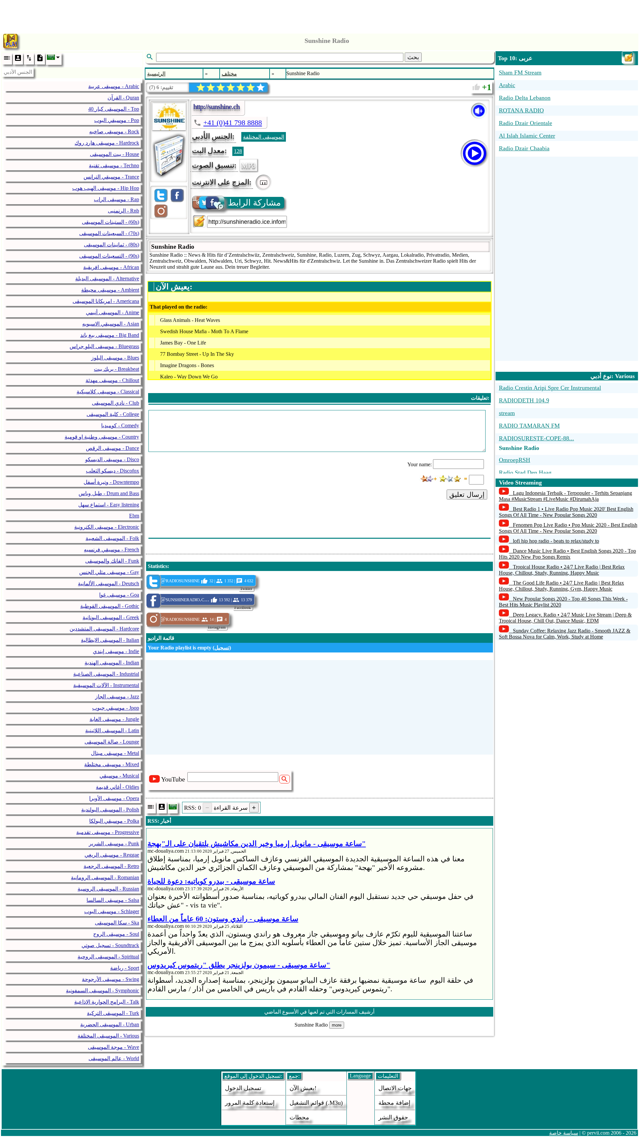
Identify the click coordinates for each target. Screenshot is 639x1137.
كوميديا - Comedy (120, 425)
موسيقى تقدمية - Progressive (107, 832)
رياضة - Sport (124, 968)
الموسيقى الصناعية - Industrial (106, 674)
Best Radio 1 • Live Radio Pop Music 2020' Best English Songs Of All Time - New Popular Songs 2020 (566, 512)
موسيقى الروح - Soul (116, 934)
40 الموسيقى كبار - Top (113, 109)
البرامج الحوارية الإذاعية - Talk (106, 1002)
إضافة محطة (394, 1102)
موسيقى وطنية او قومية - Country (102, 437)
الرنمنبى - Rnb (123, 210)
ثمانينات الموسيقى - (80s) (111, 244)
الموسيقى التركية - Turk (113, 1013)
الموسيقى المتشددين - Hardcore (104, 629)
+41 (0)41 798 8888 (232, 122)
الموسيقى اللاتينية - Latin (112, 730)
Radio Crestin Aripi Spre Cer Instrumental (550, 387)
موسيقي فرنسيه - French (111, 549)
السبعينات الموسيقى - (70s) (109, 233)
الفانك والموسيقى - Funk (112, 561)
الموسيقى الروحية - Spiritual (108, 956)
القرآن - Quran (123, 97)
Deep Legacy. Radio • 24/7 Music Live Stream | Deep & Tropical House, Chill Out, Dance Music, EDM (565, 618)
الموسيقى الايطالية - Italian (110, 640)
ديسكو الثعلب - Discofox (112, 471)
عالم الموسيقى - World (114, 1058)
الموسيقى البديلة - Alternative (107, 278)
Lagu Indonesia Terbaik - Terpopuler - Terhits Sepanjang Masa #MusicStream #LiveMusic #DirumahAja (565, 496)
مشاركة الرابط (254, 203)
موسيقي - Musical (119, 776)
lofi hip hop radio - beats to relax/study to (556, 541)
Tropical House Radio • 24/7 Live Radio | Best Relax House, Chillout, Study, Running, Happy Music (562, 570)
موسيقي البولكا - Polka (114, 821)
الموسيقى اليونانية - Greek (111, 617)
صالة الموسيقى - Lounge (112, 742)
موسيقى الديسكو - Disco (112, 459)
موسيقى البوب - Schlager (111, 911)
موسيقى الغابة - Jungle (114, 719)
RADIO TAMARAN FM (529, 425)
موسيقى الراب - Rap (116, 199)
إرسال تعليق (467, 494)
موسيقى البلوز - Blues (115, 357)
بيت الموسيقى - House (114, 154)
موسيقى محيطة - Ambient (110, 290)
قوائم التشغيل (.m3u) (316, 1102)
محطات (299, 1117)
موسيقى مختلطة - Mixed (111, 764)
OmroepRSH (514, 460)
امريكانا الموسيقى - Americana (106, 301)
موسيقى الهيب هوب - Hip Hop (105, 188)
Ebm (134, 515)
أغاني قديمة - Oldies (117, 787)
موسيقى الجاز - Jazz (117, 696)
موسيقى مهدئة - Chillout (112, 380)
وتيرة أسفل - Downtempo (111, 482)
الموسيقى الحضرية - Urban (109, 1024)
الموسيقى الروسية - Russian (108, 889)
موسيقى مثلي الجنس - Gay (109, 572)
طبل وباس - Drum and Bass (109, 493)
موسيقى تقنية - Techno (114, 165)
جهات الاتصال (395, 1088)
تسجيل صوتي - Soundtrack (110, 945)
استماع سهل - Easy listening (108, 504)
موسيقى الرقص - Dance (112, 448)
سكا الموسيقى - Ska (117, 922)
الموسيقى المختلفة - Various (108, 1036)
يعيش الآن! (303, 1088)
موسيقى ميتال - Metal (115, 753)
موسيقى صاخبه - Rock (114, 131)
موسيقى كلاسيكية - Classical (108, 391)
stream (507, 413)
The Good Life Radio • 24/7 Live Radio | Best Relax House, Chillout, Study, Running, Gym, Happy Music (561, 586)
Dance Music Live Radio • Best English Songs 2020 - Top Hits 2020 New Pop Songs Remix (567, 554)
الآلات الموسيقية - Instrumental (106, 685)
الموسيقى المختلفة (263, 137)
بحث (413, 57)
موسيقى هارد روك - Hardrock (107, 143)
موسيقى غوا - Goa (119, 595)
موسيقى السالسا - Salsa (113, 900)
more (336, 1025)
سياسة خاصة (563, 1133)
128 (238, 151)
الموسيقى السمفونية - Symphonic (102, 990)
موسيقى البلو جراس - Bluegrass (104, 346)
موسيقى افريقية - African (111, 267)
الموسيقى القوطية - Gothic (109, 606)
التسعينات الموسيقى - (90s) (109, 256)
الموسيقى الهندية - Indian (112, 662)
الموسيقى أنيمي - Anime (112, 312)
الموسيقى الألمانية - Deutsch (108, 583)
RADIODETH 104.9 (524, 400)
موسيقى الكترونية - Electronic (106, 527)
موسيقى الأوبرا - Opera (114, 798)
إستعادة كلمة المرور (250, 1102)
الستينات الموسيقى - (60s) (110, 222)
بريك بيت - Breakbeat (116, 369)
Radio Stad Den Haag (525, 472)
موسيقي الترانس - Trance (111, 177)
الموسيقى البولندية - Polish (110, 809)
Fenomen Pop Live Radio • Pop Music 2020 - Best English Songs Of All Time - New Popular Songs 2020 (568, 528)
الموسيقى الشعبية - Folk (112, 538)
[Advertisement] (319, 15)
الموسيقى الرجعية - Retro (111, 866)
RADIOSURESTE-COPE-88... (536, 438)
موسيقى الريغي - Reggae (112, 855)
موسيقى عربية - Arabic (113, 86)
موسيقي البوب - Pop (116, 120)
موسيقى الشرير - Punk (114, 843)
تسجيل (221, 647)
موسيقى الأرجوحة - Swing (110, 979)
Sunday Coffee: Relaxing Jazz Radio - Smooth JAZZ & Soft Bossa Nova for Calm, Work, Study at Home (564, 634)
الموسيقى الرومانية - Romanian (105, 877)
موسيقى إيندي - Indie (116, 651)
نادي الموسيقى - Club (115, 403)
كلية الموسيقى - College (113, 414)
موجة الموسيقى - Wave (113, 1047)
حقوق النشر (393, 1117)
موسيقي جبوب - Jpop (115, 708)
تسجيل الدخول (243, 1088)
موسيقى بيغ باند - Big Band (109, 335)
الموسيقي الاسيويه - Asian (110, 324)
